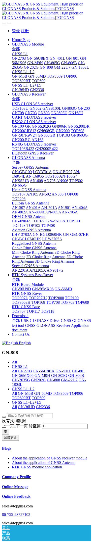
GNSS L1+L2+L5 (26, 402)
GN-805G (59, 375)
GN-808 (53, 380)
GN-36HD (26, 407)
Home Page (21, 40)
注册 (25, 31)
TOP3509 (60, 393)
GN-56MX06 (22, 375)
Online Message (15, 487)
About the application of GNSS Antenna (43, 462)
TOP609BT (21, 398)
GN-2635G (21, 380)
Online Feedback (16, 496)
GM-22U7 (69, 380)
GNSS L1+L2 (23, 389)
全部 (16, 49)
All (14, 362)
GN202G (38, 380)
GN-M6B (25, 393)
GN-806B (76, 375)
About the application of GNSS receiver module (49, 458)
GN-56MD (43, 393)
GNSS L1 (20, 366)
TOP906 (76, 393)
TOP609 (38, 398)
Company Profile (16, 477)
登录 (16, 31)
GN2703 (25, 371)
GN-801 (78, 371)
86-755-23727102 (16, 514)
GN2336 (43, 407)
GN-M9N (42, 375)
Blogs (6, 448)
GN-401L (63, 371)
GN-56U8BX (44, 371)
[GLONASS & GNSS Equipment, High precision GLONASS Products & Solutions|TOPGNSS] (46, 11)
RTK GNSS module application (37, 467)
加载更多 (10, 438)
